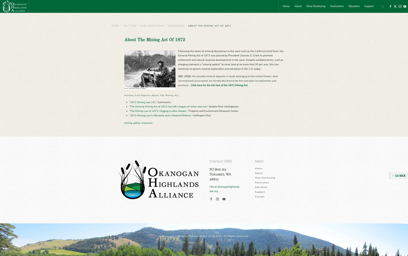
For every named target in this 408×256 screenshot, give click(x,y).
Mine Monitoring (265, 177)
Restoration (262, 182)
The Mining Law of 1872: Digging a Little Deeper (158, 111)
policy (136, 123)
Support (369, 6)
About (259, 173)
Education (261, 187)
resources (147, 123)
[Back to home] (14, 6)
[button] (382, 6)
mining (128, 123)
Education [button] (354, 6)
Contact (260, 196)
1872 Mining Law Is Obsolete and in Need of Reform (160, 115)
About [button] (298, 6)
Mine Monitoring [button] (315, 6)
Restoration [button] (337, 6)
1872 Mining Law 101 (143, 102)
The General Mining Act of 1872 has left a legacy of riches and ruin (168, 106)
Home (286, 6)
